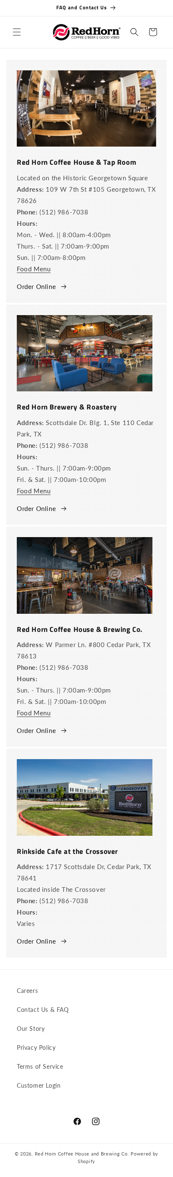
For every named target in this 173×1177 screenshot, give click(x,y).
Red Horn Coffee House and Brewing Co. (82, 1153)
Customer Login (38, 1085)
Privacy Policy (36, 1047)
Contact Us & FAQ (43, 1009)
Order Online (36, 286)
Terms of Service (40, 1066)
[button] (17, 32)
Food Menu (33, 269)
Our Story (31, 1028)
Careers (27, 990)
